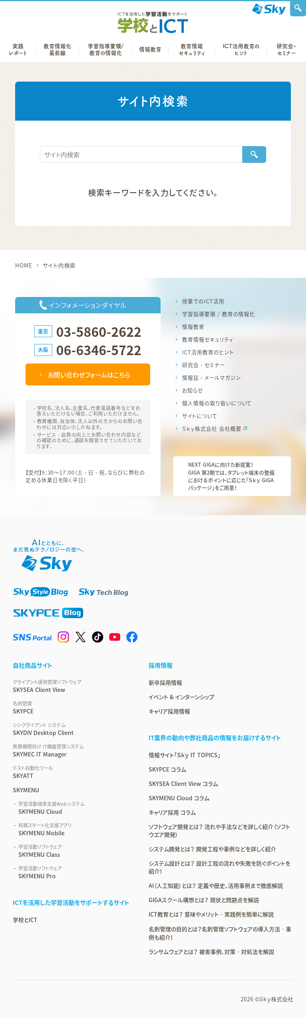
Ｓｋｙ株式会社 (276, 999)
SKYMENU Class (40, 850)
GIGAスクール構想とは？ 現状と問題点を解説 (204, 900)
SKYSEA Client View (47, 686)
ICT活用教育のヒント (208, 352)
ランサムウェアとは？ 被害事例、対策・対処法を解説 (211, 951)
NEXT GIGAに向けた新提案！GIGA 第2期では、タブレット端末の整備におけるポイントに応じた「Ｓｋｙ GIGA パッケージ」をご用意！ (231, 476)
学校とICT (25, 920)
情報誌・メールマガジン (211, 377)
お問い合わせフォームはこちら (89, 374)
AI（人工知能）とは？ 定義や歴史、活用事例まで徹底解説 (216, 885)
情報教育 (193, 326)
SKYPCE (23, 707)
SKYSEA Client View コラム (183, 783)
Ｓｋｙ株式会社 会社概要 (211, 428)
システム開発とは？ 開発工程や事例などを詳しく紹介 (212, 849)
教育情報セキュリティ (207, 339)
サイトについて (200, 416)
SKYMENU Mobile (45, 829)
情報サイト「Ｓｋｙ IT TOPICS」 (184, 755)
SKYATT (33, 772)
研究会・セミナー (203, 365)
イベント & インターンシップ (181, 697)
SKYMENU (26, 790)
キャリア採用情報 (169, 711)
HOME (23, 265)
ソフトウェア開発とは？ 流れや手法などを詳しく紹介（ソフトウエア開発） (219, 830)
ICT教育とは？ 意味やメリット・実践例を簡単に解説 (211, 914)
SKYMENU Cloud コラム (179, 798)
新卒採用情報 (165, 682)
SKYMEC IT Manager (48, 750)
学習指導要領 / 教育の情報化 (218, 314)
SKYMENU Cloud (51, 807)
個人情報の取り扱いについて (217, 403)
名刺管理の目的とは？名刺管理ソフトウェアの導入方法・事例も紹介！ (220, 933)
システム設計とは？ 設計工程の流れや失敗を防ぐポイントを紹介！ (219, 867)
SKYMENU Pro (40, 872)
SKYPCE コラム (167, 769)
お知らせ (192, 390)
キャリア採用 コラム (172, 812)
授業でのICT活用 (203, 301)
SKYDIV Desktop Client (43, 729)
